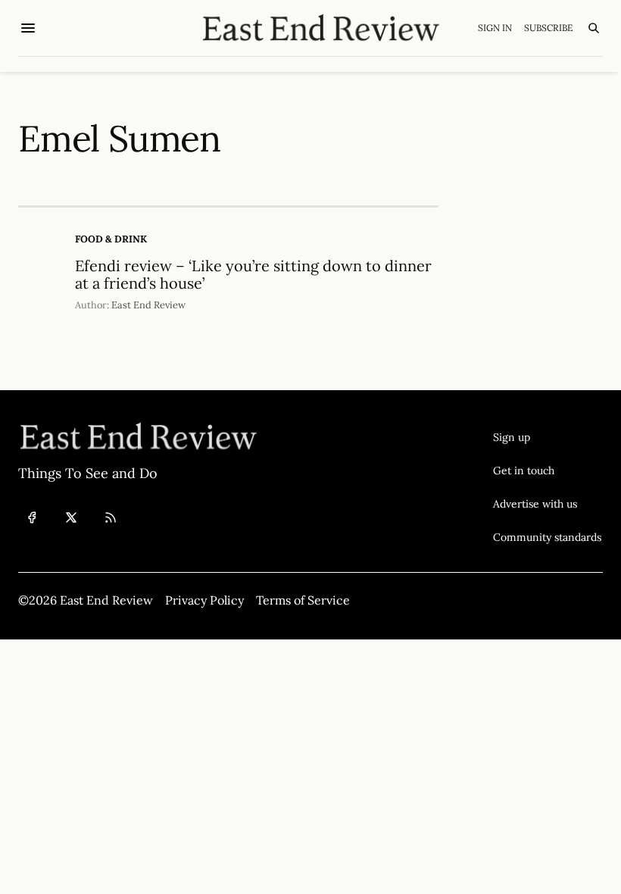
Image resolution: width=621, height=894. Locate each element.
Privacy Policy (204, 600)
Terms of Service (303, 600)
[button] (547, 437)
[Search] (594, 28)
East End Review (148, 305)
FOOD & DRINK (111, 239)
